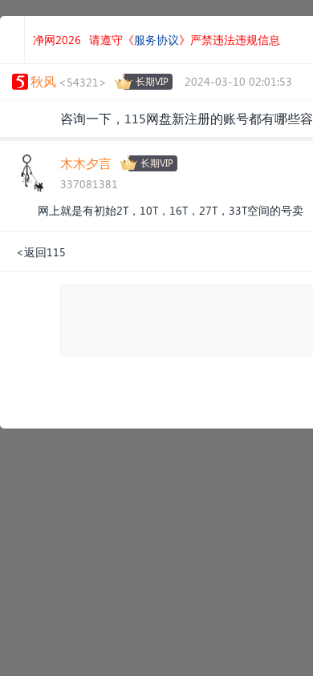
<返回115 (41, 252)
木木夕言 (86, 163)
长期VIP (152, 81)
